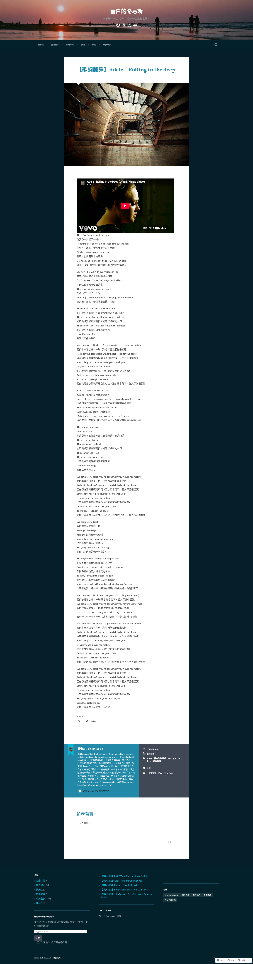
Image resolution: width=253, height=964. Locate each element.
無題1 (149, 768)
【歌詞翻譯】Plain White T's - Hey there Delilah (124, 876)
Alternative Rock (171, 895)
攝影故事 (107, 44)
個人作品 (185, 895)
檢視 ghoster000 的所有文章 (96, 791)
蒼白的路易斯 (126, 12)
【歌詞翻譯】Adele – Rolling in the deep (126, 70)
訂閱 (38, 938)
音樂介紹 (70, 44)
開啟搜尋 (216, 44)
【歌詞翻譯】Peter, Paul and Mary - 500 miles (123, 889)
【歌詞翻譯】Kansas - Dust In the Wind (120, 885)
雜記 (83, 44)
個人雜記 (40, 885)
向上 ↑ (216, 958)
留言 (169, 842)
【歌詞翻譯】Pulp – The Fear (160, 773)
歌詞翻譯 (55, 44)
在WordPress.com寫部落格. (47, 958)
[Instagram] (129, 24)
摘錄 (38, 889)
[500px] (124, 24)
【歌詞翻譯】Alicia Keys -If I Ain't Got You (121, 880)
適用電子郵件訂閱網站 (44, 916)
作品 (94, 44)
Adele (149, 758)
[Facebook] (118, 24)
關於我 (41, 44)
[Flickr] (135, 24)
